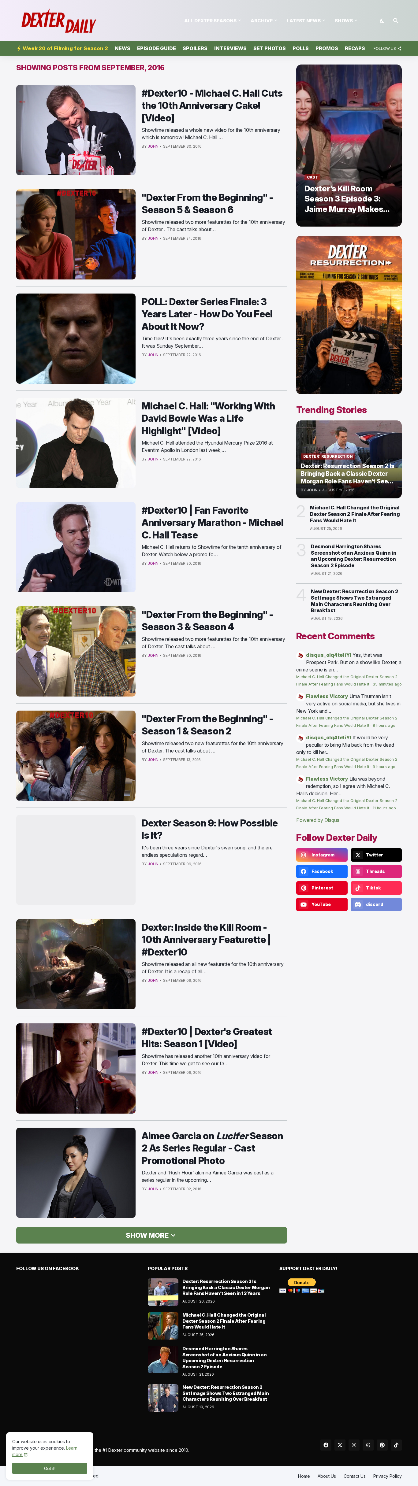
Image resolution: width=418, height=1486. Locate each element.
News (122, 48)
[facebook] (325, 1445)
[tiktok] (396, 1445)
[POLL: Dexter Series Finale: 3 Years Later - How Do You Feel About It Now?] (76, 339)
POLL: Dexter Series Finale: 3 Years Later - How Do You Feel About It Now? (207, 314)
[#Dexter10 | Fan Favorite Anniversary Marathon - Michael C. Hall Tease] (76, 547)
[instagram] (354, 1445)
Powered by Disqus (317, 820)
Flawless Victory (327, 696)
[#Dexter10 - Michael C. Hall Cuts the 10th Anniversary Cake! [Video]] (76, 130)
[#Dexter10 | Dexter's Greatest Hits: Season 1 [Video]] (76, 1068)
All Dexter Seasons (210, 21)
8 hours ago (384, 725)
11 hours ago (384, 808)
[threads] (368, 1445)
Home (304, 1476)
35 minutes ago (387, 684)
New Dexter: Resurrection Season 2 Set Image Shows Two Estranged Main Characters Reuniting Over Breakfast (354, 600)
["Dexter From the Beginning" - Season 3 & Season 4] (76, 651)
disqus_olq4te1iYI (328, 655)
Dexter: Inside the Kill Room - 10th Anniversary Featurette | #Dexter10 (206, 940)
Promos (326, 48)
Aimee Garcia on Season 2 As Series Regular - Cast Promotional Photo (212, 1148)
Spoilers (195, 48)
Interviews (230, 48)
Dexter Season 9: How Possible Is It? (210, 829)
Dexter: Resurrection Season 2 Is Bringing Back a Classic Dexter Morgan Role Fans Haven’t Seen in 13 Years (226, 1287)
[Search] (396, 21)
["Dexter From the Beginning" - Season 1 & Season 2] (76, 756)
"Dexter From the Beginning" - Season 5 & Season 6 (207, 203)
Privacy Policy (387, 1476)
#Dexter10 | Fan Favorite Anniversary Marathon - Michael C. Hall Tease (213, 523)
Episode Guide (156, 48)
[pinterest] (382, 1445)
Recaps (355, 48)
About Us (327, 1476)
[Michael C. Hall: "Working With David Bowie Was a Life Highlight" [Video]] (76, 443)
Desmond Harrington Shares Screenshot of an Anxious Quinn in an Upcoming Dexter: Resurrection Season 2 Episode (353, 555)
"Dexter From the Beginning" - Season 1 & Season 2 (207, 725)
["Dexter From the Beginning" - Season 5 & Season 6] (76, 234)
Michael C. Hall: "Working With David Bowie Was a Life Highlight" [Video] (208, 418)
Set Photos (269, 48)
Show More (147, 1235)
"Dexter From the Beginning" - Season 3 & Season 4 (207, 620)
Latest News (304, 21)
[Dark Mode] (382, 21)
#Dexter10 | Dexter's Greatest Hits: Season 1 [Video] (207, 1037)
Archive (262, 21)
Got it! (49, 1468)
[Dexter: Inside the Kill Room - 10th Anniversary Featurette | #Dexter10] (76, 964)
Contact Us (355, 1476)
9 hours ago (384, 766)
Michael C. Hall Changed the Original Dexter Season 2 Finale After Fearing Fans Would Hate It (355, 514)
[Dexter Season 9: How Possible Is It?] (76, 860)
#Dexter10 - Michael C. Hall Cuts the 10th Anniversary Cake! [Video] (212, 105)
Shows (344, 21)
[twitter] (339, 1445)
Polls (301, 48)
